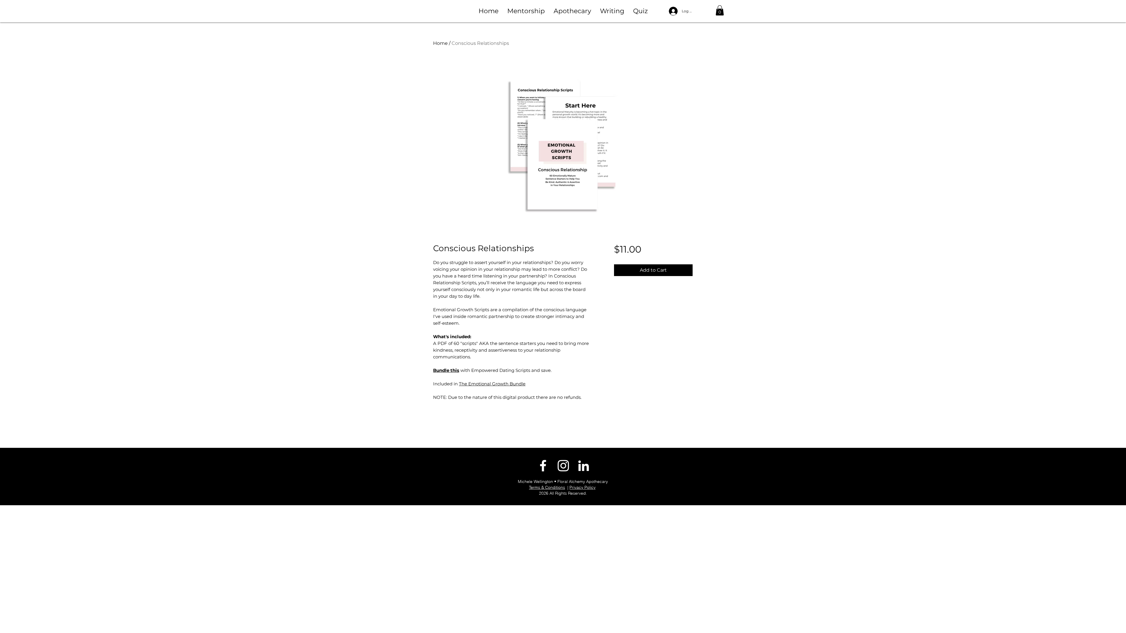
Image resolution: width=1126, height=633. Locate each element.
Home (440, 43)
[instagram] (563, 465)
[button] (526, 11)
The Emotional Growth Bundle (492, 384)
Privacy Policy (582, 487)
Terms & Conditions (547, 487)
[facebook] (543, 465)
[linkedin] (583, 465)
